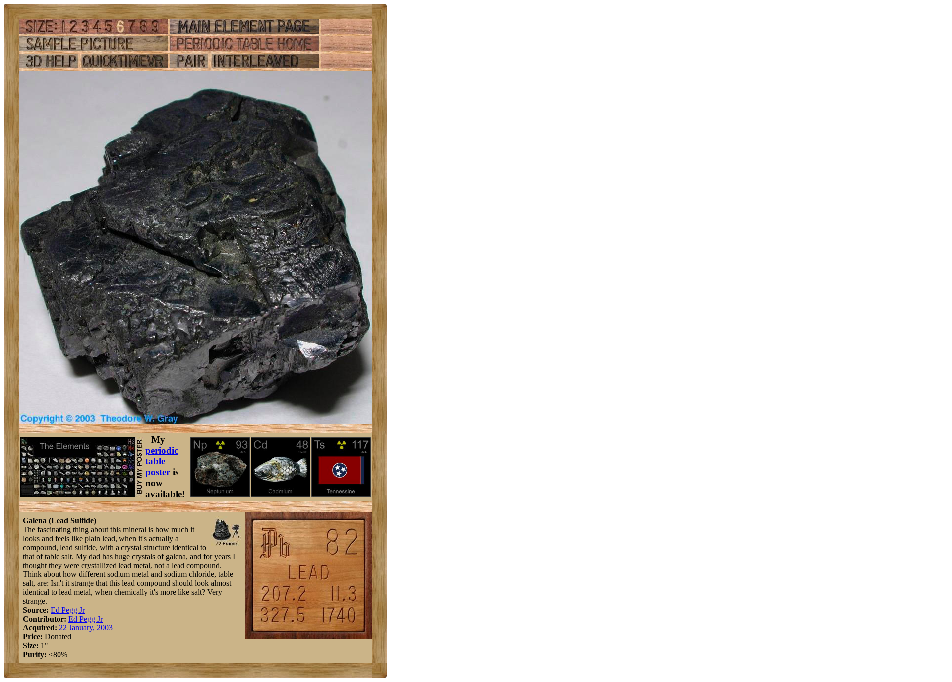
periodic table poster (161, 461)
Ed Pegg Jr (68, 610)
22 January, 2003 (86, 628)
